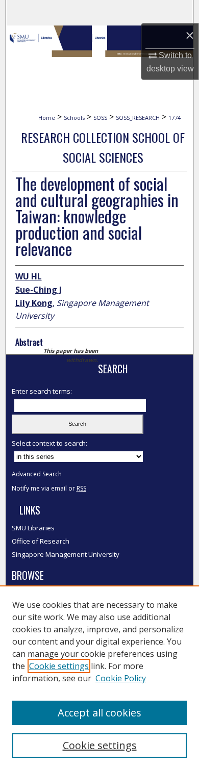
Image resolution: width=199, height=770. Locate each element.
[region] (99, 677)
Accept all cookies (99, 713)
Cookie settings (59, 666)
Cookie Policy (120, 678)
